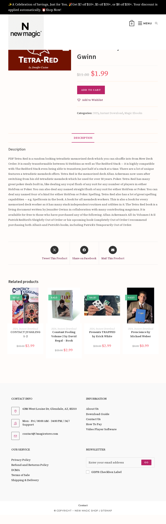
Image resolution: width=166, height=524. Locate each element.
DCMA (15, 470)
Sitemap (106, 510)
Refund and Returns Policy (30, 465)
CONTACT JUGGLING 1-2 (25, 334)
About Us (92, 409)
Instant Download (111, 113)
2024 (15, 328)
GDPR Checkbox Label (106, 472)
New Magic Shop (86, 510)
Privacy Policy (21, 460)
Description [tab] (83, 138)
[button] (90, 99)
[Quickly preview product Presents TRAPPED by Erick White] (118, 295)
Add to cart (91, 90)
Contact (83, 505)
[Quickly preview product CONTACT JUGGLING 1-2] (41, 295)
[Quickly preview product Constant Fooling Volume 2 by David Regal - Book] (80, 295)
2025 (96, 113)
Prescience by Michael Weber (140, 334)
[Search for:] (155, 23)
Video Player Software (101, 429)
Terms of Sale (20, 475)
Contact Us (93, 419)
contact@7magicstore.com (40, 434)
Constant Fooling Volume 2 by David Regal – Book (64, 336)
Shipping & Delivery (25, 480)
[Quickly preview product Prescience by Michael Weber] (156, 295)
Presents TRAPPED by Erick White (102, 334)
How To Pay (94, 424)
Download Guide (97, 414)
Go (146, 462)
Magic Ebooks (133, 113)
